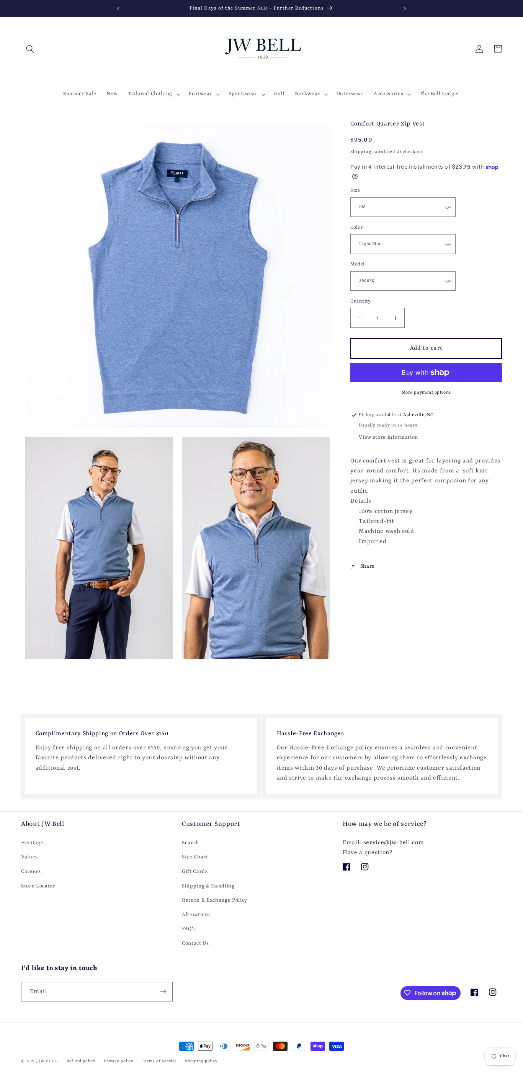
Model (357, 264)
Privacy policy (119, 1061)
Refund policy (81, 1061)
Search (190, 842)
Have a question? (367, 852)
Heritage (32, 842)
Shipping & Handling (208, 886)
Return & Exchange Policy (214, 900)
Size (355, 191)
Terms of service (159, 1061)
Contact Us (195, 943)
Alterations (196, 914)
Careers (31, 871)
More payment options (426, 392)
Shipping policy (201, 1061)
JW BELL (48, 1061)
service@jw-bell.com (393, 842)
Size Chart (195, 857)
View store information (388, 438)
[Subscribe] (163, 991)
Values (29, 857)
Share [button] (367, 567)
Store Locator (38, 886)
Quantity (360, 301)
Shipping (360, 152)
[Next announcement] (405, 8)
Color (356, 227)
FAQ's (189, 929)
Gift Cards (195, 871)
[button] (30, 49)
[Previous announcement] (118, 8)
